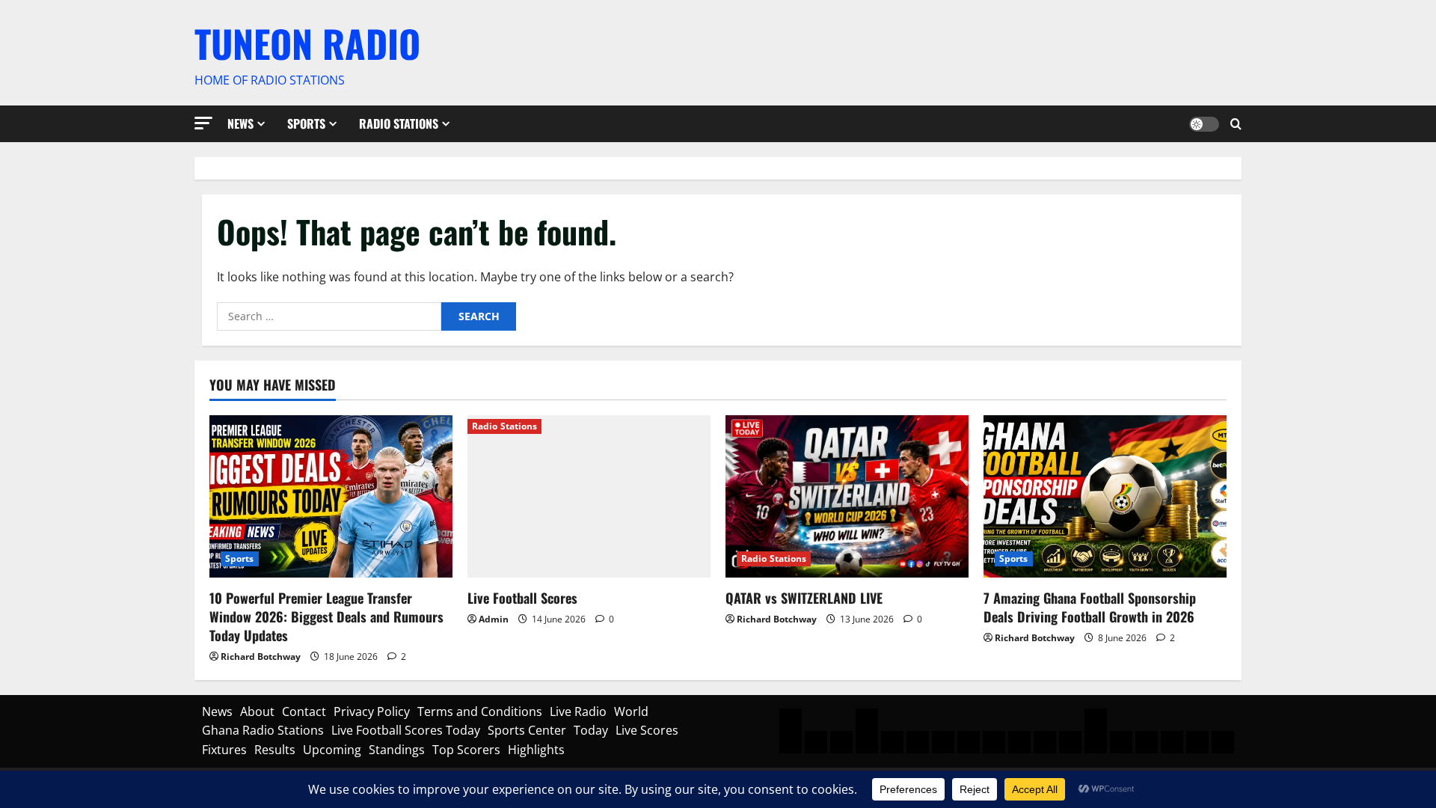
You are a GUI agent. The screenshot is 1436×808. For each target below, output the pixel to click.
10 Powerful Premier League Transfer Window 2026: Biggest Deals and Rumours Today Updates (326, 616)
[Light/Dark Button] (1204, 123)
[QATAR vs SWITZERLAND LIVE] (847, 496)
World (631, 711)
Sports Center (527, 730)
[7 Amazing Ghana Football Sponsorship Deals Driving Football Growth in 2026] (1105, 496)
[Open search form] (1236, 123)
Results (274, 749)
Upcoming (332, 749)
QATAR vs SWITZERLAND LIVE (804, 597)
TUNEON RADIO (307, 42)
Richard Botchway (261, 656)
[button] (203, 123)
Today (591, 730)
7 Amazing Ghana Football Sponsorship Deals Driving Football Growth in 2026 (1090, 607)
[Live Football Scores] (589, 496)
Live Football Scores (522, 597)
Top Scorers (466, 749)
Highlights (536, 749)
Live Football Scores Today (405, 730)
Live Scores (647, 730)
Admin (494, 619)
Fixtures (224, 749)
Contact (304, 711)
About (257, 711)
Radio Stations (398, 123)
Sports (306, 123)
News (240, 123)
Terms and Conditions (479, 711)
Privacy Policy (372, 711)
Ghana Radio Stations (263, 730)
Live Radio (578, 711)
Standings (397, 749)
